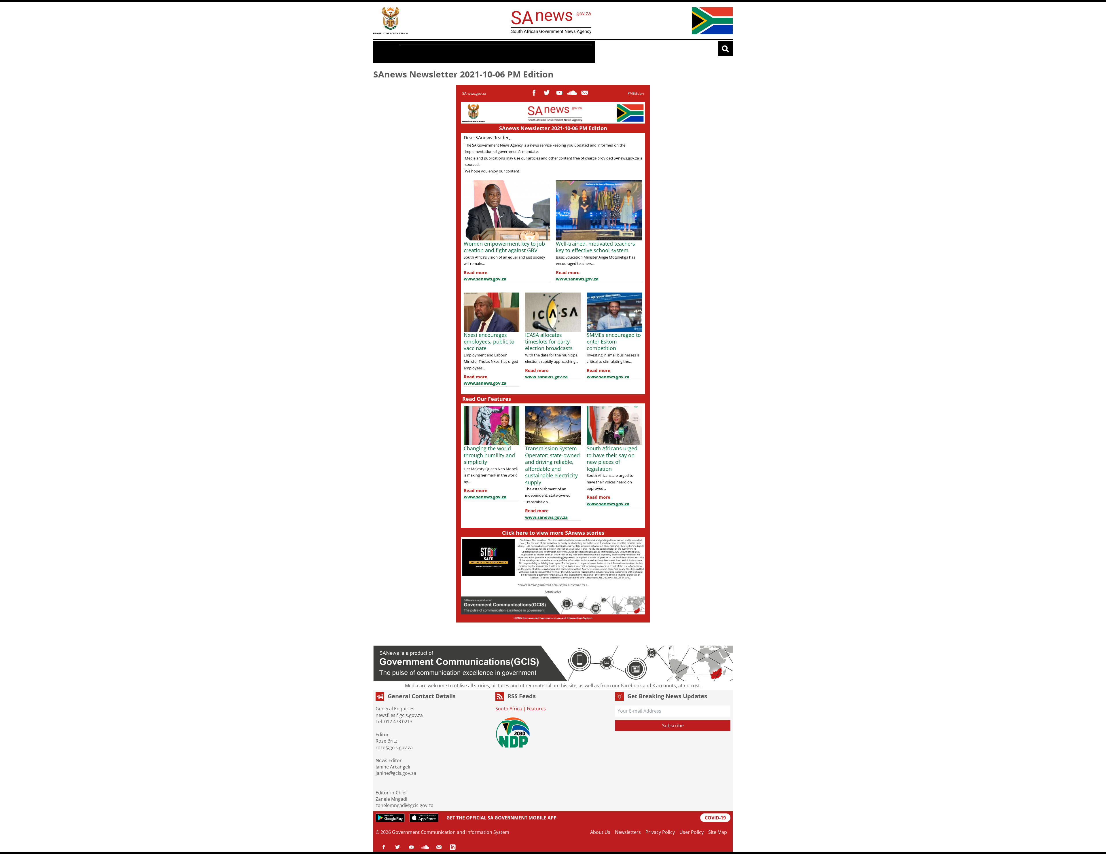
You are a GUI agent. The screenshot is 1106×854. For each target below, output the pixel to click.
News (388, 52)
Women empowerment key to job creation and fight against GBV (504, 247)
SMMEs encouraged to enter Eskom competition (614, 341)
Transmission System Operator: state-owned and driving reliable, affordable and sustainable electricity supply (552, 465)
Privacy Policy (660, 832)
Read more (475, 272)
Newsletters (628, 832)
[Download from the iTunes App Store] (423, 817)
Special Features (567, 52)
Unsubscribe (553, 591)
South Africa (508, 708)
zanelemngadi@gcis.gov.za (404, 805)
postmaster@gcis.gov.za (587, 551)
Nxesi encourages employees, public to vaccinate (489, 341)
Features (414, 52)
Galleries (481, 52)
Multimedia (448, 52)
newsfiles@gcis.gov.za (399, 715)
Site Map (717, 832)
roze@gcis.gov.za (394, 747)
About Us (600, 832)
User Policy (691, 832)
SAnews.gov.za (474, 93)
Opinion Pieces (519, 52)
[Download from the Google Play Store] (390, 817)
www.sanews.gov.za (485, 279)
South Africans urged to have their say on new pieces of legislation (612, 458)
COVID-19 (715, 818)
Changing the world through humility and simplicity (489, 455)
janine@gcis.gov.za (396, 773)
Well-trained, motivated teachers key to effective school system (595, 247)
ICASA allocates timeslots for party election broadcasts (549, 341)
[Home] (390, 20)
